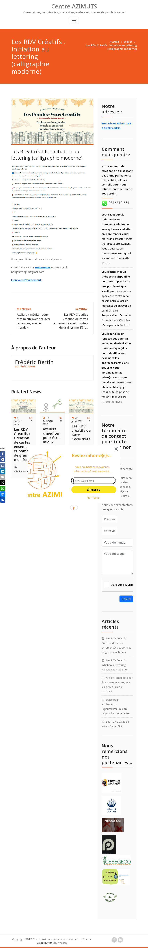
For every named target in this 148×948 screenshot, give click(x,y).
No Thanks (93, 497)
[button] (91, 455)
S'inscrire (93, 490)
